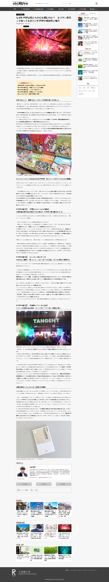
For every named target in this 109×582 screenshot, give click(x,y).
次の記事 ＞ (64, 484)
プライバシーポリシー (83, 570)
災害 (90, 90)
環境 (93, 90)
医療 (88, 87)
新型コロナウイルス (83, 90)
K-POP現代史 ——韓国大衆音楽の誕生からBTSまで (41, 477)
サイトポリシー (93, 570)
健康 (84, 87)
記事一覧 (44, 484)
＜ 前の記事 (24, 484)
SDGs (80, 87)
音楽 (29, 23)
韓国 (26, 23)
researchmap (21, 478)
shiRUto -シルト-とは (70, 570)
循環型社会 (93, 87)
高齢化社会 (81, 93)
